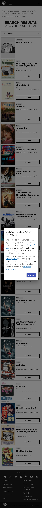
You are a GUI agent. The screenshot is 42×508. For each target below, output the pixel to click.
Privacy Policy (12, 259)
